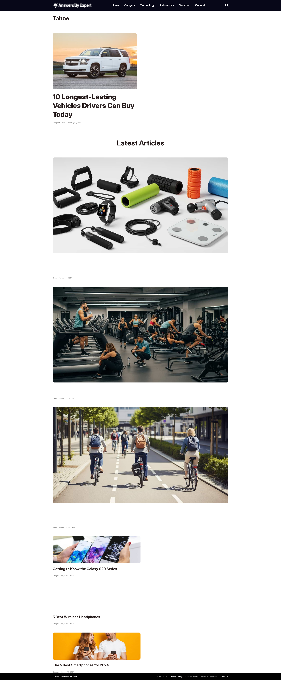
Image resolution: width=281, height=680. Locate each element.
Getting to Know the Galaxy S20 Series (85, 569)
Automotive (167, 5)
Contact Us (162, 677)
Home (115, 5)
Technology (147, 5)
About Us (224, 677)
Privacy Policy (176, 677)
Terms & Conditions (209, 677)
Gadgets (129, 5)
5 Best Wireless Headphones (76, 617)
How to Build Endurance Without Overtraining (127, 389)
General (200, 5)
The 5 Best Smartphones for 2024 (81, 665)
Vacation (184, 5)
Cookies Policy (191, 677)
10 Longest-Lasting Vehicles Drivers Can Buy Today (93, 105)
